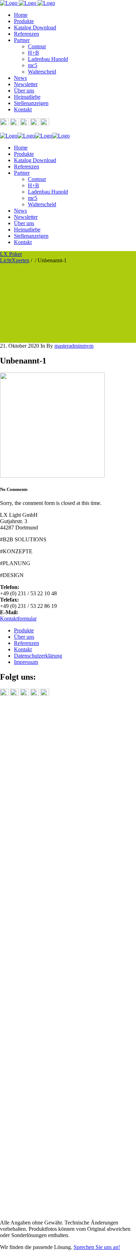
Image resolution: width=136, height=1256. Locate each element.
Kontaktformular (18, 619)
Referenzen (26, 643)
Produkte (24, 630)
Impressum (26, 662)
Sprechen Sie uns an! (97, 1247)
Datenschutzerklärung (38, 656)
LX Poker (11, 254)
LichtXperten (14, 260)
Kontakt (23, 649)
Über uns (24, 637)
